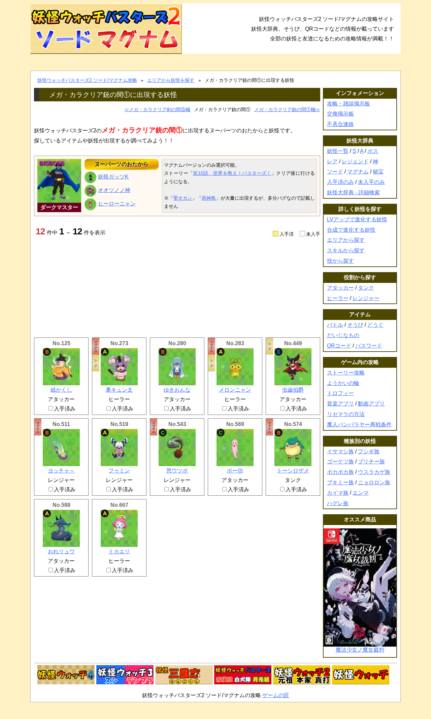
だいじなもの (343, 335)
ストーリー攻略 (346, 372)
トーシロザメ (293, 470)
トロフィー (340, 393)
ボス (372, 151)
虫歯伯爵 (293, 390)
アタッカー (340, 288)
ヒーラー (338, 298)
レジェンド (355, 161)
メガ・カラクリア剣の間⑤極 (159, 109)
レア (332, 161)
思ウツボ (177, 470)
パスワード (368, 346)
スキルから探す (346, 250)
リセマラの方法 (346, 414)
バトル (335, 325)
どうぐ (375, 325)
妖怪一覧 (338, 151)
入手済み (64, 409)
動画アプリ (371, 403)
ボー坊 (235, 470)
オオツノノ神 (114, 190)
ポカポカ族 (340, 472)
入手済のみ (340, 182)
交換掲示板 (340, 114)
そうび (355, 325)
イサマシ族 (340, 451)
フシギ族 (368, 451)
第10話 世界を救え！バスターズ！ (232, 173)
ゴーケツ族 (340, 461)
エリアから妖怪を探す (170, 80)
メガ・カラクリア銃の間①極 (285, 109)
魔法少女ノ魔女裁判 (360, 650)
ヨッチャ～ (61, 470)
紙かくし (61, 390)
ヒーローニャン (117, 203)
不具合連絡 (340, 124)
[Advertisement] (177, 287)
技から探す (340, 261)
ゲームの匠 (275, 695)
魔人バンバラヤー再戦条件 (359, 424)
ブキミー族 (340, 482)
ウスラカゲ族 (374, 472)
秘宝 (378, 171)
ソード (335, 171)
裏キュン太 (119, 390)
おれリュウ (61, 551)
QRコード (339, 346)
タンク (366, 288)
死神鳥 (209, 198)
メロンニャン (235, 390)
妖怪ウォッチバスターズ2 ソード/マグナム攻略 (87, 80)
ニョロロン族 (374, 482)
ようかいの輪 (343, 383)
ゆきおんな (177, 390)
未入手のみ (371, 182)
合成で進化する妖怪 (351, 230)
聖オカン (182, 198)
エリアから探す (346, 240)
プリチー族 (371, 461)
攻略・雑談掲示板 (348, 103)
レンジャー (366, 298)
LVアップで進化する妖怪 (357, 219)
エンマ (361, 493)
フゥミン (119, 470)
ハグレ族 (338, 503)
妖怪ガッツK (113, 176)
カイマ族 (338, 493)
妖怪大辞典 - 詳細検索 (353, 192)
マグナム (358, 171)
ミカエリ (119, 551)
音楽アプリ (340, 403)
